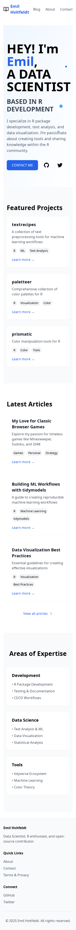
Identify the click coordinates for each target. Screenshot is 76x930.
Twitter (9, 902)
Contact (66, 9)
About (50, 9)
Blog (36, 9)
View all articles (35, 613)
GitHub (9, 895)
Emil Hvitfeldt (19, 9)
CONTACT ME (22, 165)
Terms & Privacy (16, 875)
